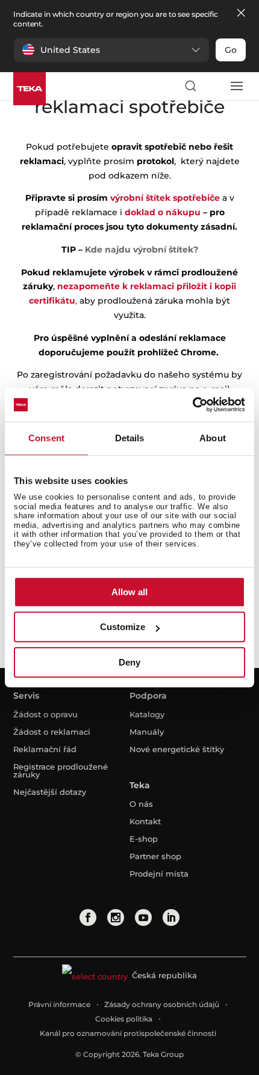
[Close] (241, 13)
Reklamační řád (44, 749)
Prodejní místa (159, 873)
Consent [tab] (46, 438)
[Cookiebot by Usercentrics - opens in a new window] (192, 404)
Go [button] (231, 49)
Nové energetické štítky (177, 749)
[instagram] (115, 917)
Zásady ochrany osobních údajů (161, 1004)
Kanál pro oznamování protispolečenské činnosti (128, 1033)
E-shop (144, 839)
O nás (141, 804)
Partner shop (155, 856)
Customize (122, 627)
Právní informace (59, 1004)
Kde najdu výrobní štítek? (141, 249)
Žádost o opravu (45, 714)
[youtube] (143, 917)
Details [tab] (130, 438)
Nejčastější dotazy (49, 792)
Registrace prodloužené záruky (60, 770)
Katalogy (147, 714)
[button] (111, 50)
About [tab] (212, 438)
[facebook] (87, 917)
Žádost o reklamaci (51, 732)
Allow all (129, 592)
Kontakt (145, 821)
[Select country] (213, 86)
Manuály (147, 732)
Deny (129, 662)
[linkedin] (171, 917)
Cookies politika (123, 1018)
